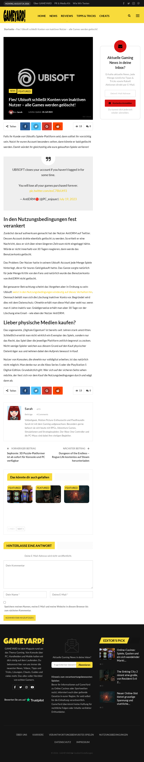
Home (42, 15)
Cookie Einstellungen (83, 753)
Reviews (67, 15)
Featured (24, 91)
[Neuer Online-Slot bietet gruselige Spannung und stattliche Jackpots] (76, 494)
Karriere (38, 734)
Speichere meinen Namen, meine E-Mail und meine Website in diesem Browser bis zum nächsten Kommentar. (46, 608)
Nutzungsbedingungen (113, 734)
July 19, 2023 (68, 199)
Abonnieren (84, 664)
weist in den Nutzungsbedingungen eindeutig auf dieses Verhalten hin (52, 291)
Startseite (9, 29)
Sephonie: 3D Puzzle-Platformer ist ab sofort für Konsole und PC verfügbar (26, 457)
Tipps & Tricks (86, 15)
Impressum (83, 742)
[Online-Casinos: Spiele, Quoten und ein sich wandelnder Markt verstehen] (19, 494)
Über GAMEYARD (43, 3)
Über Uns (21, 734)
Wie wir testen (81, 3)
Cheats (104, 15)
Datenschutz (62, 742)
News (53, 15)
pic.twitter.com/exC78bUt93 (48, 191)
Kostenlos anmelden (122, 103)
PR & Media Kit (62, 3)
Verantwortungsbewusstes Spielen (71, 734)
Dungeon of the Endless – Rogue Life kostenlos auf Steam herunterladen (70, 457)
